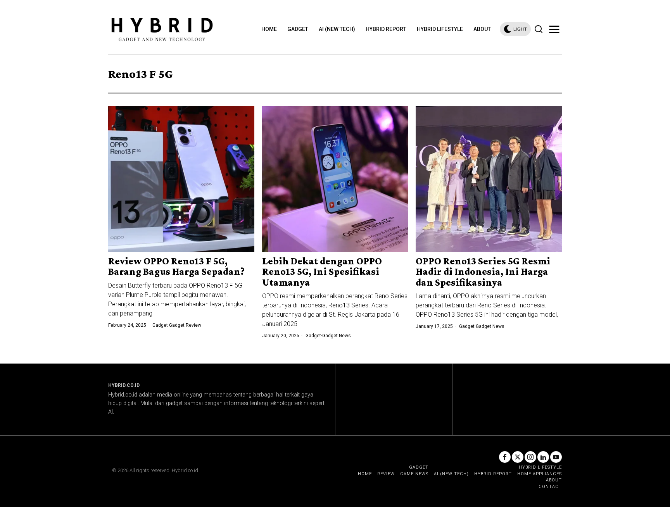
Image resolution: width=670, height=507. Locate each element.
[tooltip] (505, 457)
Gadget (160, 325)
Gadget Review (185, 325)
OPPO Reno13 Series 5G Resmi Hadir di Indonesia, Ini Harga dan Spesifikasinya (483, 272)
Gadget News (336, 335)
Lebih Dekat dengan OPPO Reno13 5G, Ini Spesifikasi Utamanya (322, 272)
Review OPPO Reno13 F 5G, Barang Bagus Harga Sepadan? (176, 266)
